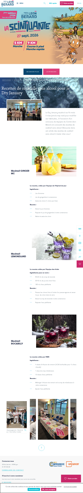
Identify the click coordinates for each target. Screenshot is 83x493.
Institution (6, 80)
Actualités (18, 80)
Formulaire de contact (13, 470)
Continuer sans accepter (70, 486)
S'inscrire (6, 482)
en (80, 3)
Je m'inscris (51, 72)
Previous (32, 419)
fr (78, 3)
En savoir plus (33, 72)
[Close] (80, 10)
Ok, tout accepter (48, 489)
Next (73, 419)
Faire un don (72, 478)
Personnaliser (34, 489)
